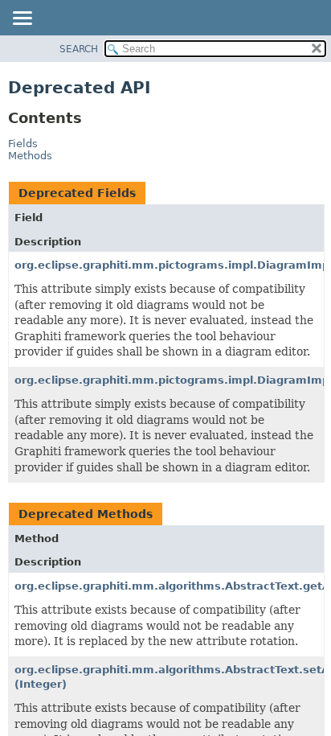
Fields (23, 144)
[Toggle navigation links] (21, 19)
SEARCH (78, 49)
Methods (30, 156)
